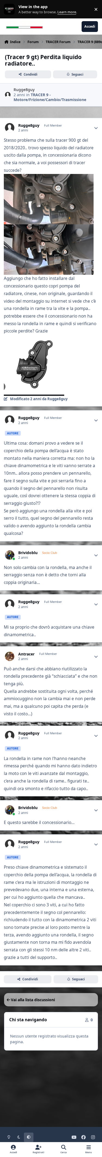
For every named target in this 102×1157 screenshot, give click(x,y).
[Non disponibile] (49, 177)
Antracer (26, 654)
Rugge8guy (24, 89)
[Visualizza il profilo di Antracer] (9, 656)
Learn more (10, 9)
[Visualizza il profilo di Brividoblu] (9, 555)
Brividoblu (28, 552)
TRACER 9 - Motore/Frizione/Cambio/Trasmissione (50, 97)
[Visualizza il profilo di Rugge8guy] (8, 95)
